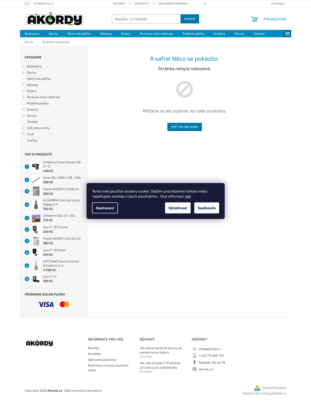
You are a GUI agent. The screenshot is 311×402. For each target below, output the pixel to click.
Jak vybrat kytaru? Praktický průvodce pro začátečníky (160, 365)
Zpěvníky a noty (38, 128)
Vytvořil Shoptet (275, 388)
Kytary (31, 91)
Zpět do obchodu (184, 127)
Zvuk (30, 134)
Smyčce (32, 109)
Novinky (119, 3)
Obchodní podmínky (173, 3)
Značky (32, 140)
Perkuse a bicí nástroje (43, 97)
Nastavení (105, 208)
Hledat (189, 19)
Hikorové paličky (39, 78)
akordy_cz (206, 369)
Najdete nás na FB (212, 362)
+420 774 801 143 (211, 355)
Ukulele (32, 121)
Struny (32, 116)
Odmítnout (178, 208)
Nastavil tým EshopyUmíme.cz (265, 393)
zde (188, 196)
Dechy (31, 72)
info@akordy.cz (210, 349)
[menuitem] (32, 33)
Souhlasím (207, 208)
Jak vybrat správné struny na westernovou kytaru (161, 350)
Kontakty (141, 3)
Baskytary (34, 66)
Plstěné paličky (38, 103)
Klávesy (32, 85)
